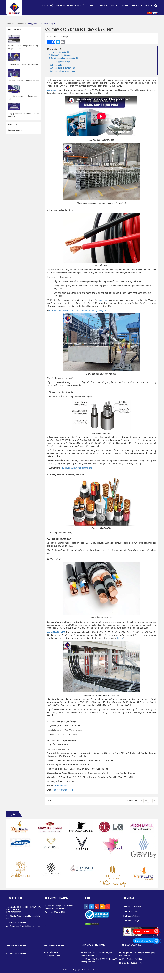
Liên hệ (148, 6)
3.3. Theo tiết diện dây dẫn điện (62, 68)
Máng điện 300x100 (56, 632)
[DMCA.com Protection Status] (95, 924)
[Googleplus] (150, 801)
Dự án (125, 6)
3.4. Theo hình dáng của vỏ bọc (62, 71)
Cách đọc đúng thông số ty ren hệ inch (22, 97)
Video (93, 6)
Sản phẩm (80, 6)
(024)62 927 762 (53, 956)
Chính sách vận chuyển (132, 907)
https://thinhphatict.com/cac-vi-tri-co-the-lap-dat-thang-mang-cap (78, 310)
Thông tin (137, 6)
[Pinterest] (154, 801)
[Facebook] (142, 801)
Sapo (99, 970)
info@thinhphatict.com (63, 790)
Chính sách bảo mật (131, 921)
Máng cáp (51, 90)
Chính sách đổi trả (130, 911)
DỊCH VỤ (114, 6)
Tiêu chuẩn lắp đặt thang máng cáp (76, 468)
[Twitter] (146, 801)
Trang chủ (47, 6)
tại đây (120, 638)
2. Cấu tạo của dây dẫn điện (60, 55)
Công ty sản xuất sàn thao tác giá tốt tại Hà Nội (23, 114)
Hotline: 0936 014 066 (17, 954)
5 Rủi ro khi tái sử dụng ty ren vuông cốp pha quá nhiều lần (23, 47)
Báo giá (103, 6)
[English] (155, 13)
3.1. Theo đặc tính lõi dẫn (60, 62)
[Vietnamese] (149, 13)
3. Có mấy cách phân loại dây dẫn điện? (64, 58)
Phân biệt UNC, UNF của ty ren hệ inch (23, 80)
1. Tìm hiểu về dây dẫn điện (59, 52)
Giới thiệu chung (64, 6)
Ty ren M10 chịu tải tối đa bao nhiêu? (23, 64)
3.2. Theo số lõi (56, 65)
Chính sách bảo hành (131, 916)
